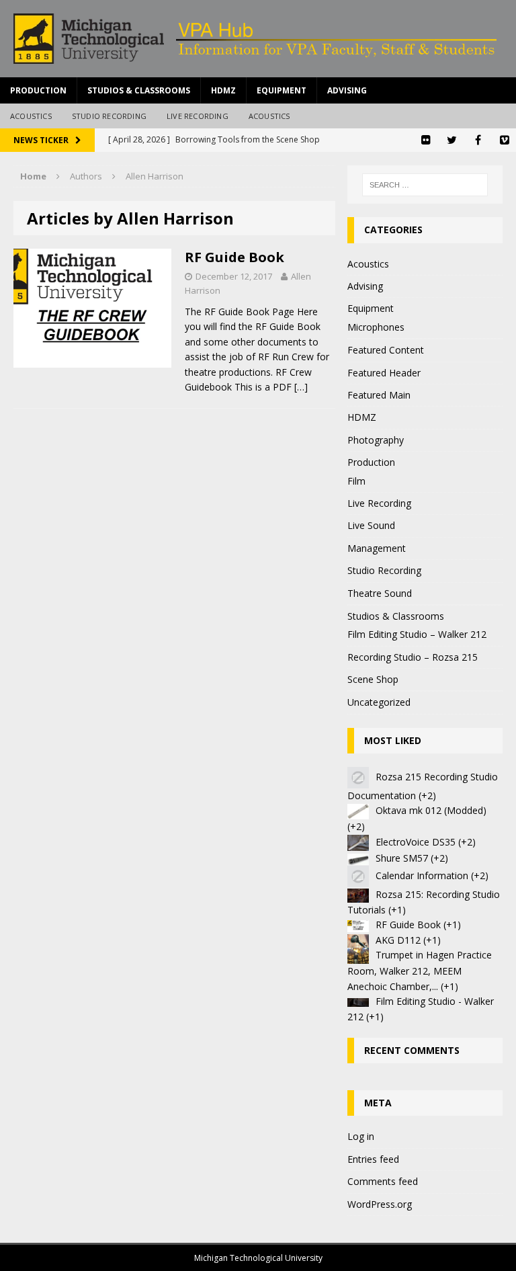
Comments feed (382, 1181)
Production (38, 90)
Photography (375, 440)
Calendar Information (422, 875)
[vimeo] (504, 140)
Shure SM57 (402, 858)
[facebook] (478, 140)
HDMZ (223, 90)
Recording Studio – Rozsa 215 (412, 657)
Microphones (375, 327)
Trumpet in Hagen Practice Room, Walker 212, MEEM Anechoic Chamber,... (419, 970)
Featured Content (385, 349)
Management (376, 548)
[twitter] (452, 140)
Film (356, 481)
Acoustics (31, 116)
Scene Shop (372, 679)
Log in (360, 1136)
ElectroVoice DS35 (416, 841)
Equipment (281, 90)
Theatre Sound (379, 593)
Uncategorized (379, 702)
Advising (347, 90)
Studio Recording (109, 116)
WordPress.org (379, 1204)
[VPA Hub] (258, 38)
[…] (301, 386)
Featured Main (379, 394)
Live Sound (371, 525)
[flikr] (425, 140)
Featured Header (384, 372)
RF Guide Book (234, 257)
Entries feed (373, 1159)
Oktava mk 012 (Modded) (431, 810)
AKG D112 (398, 940)
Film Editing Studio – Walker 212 (416, 634)
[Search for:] (424, 184)
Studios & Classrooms (138, 90)
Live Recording (197, 116)
